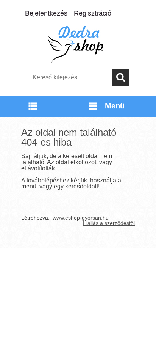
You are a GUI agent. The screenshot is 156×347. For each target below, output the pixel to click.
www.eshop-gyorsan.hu (81, 218)
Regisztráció (92, 13)
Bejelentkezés (46, 13)
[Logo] (78, 44)
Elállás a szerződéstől (109, 223)
